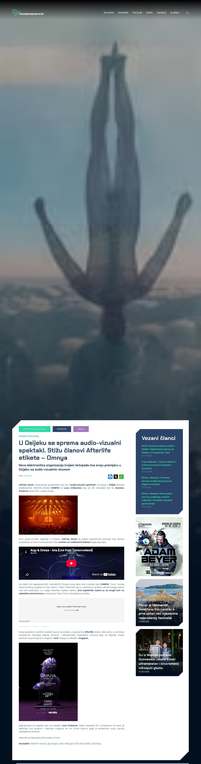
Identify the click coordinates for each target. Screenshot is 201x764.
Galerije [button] (161, 12)
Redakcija (27, 476)
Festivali (143, 599)
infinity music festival (34, 429)
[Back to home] (28, 12)
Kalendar (123, 12)
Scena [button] (149, 12)
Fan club (137, 12)
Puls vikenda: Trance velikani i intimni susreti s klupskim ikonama (159, 465)
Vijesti (23, 436)
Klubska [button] (175, 12)
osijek (81, 429)
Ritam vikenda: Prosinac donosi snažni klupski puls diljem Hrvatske (157, 481)
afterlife (62, 429)
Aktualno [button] (109, 12)
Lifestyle (143, 649)
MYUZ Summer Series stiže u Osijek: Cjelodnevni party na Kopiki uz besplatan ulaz (158, 449)
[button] (187, 12)
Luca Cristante (24, 626)
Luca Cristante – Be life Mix (39, 626)
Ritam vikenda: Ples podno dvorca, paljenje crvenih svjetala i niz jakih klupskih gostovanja (157, 498)
